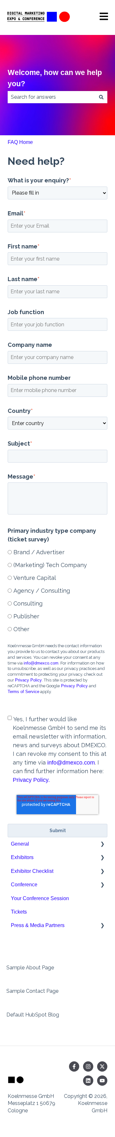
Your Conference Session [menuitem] (40, 898)
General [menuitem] (20, 844)
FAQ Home (20, 142)
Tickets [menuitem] (19, 912)
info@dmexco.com (41, 663)
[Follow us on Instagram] (88, 1066)
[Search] (101, 97)
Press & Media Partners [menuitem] (38, 925)
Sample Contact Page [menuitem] (32, 991)
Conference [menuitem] (24, 884)
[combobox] (51, 97)
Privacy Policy (28, 680)
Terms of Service (23, 691)
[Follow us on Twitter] (102, 1066)
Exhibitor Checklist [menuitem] (32, 871)
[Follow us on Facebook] (74, 1066)
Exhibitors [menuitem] (22, 857)
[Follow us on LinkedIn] (88, 1080)
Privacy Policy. (31, 780)
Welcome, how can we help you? (55, 78)
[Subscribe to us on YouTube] (102, 1080)
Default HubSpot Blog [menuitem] (32, 1015)
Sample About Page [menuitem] (30, 968)
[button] (102, 844)
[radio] (57, 551)
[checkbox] (57, 590)
